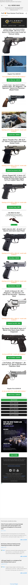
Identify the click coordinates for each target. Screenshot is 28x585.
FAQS (21, 473)
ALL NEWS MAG (14, 5)
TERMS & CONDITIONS (16, 473)
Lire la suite (23, 539)
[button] (26, 13)
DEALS (5, 25)
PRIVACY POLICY (8, 473)
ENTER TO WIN (12, 25)
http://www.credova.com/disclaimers (14, 465)
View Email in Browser (14, 480)
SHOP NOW (22, 25)
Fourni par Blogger (14, 584)
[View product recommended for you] (14, 218)
